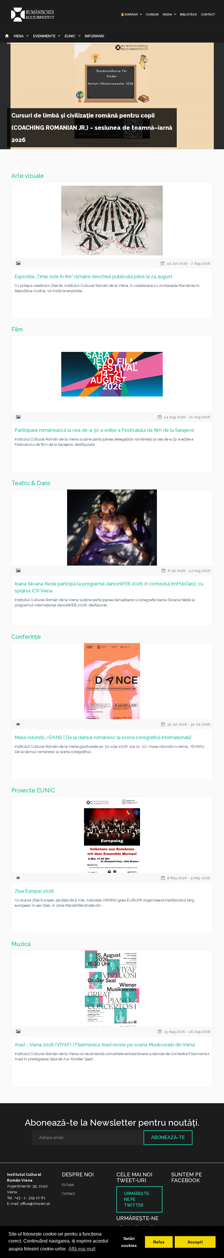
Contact (208, 14)
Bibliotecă (188, 14)
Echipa (68, 1184)
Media (167, 14)
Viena (18, 36)
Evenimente (44, 36)
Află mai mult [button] (82, 1248)
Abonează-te (168, 1137)
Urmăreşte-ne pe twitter (137, 1199)
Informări (94, 36)
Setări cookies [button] (129, 1242)
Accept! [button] (195, 1242)
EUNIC (70, 36)
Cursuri (152, 14)
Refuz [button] (158, 1242)
